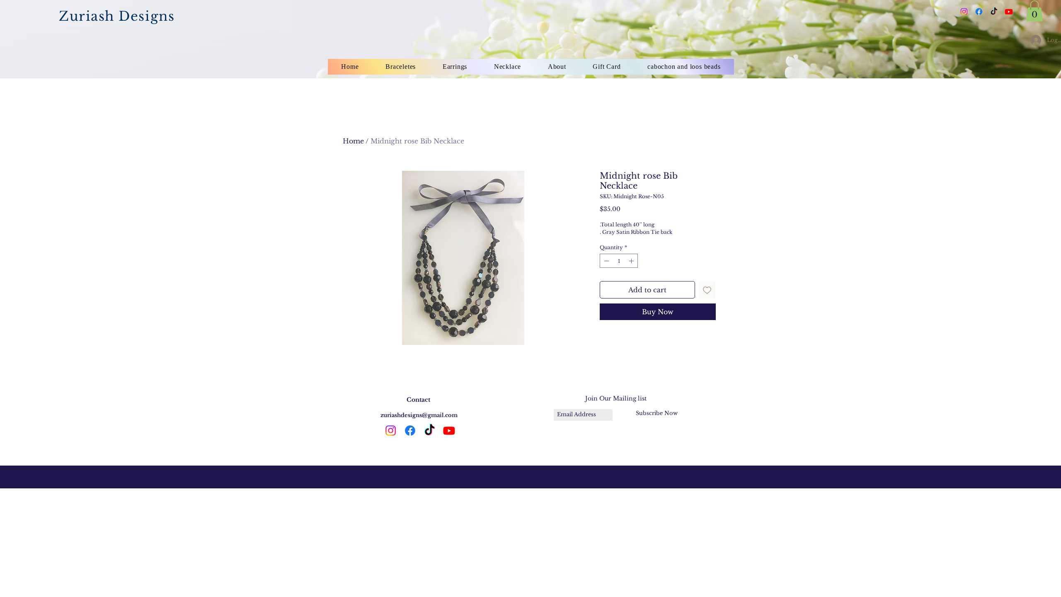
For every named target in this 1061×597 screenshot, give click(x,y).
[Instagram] (964, 11)
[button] (1034, 10)
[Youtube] (1008, 11)
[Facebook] (978, 11)
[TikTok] (993, 11)
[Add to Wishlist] (707, 289)
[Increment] (632, 260)
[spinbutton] (618, 260)
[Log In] (1033, 40)
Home (353, 141)
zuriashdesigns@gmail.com (419, 415)
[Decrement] (605, 260)
